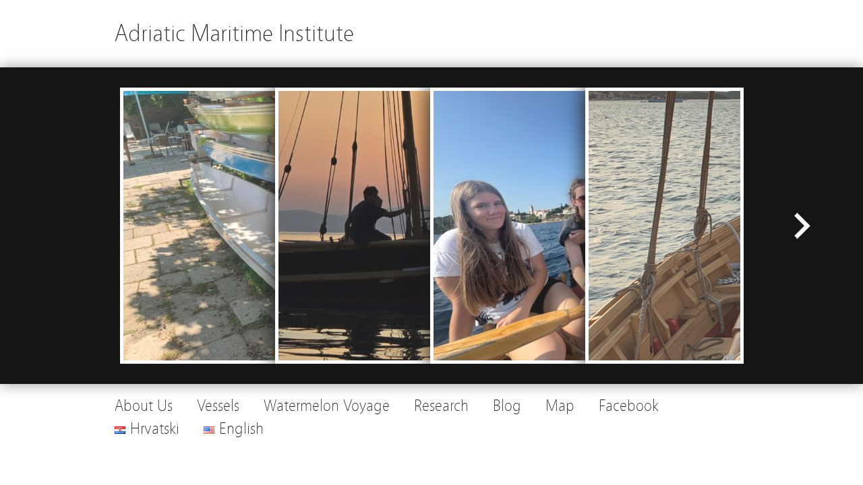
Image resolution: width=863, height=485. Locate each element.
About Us (144, 406)
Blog (507, 406)
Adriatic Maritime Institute (234, 33)
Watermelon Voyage (327, 406)
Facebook (629, 406)
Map (559, 406)
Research (441, 406)
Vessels (218, 406)
